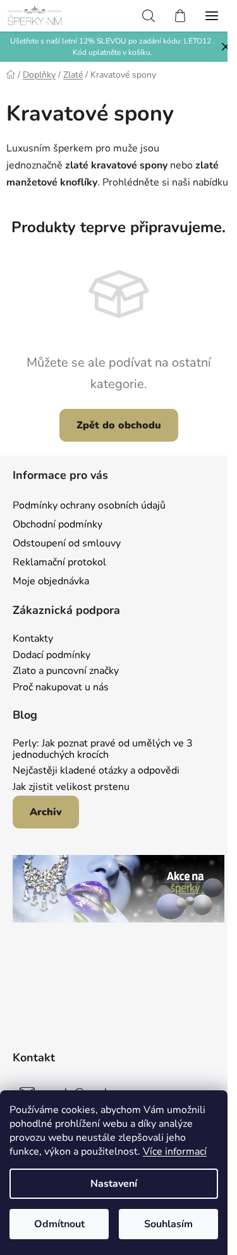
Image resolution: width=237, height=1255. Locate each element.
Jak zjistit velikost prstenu (71, 787)
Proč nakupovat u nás (61, 687)
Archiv (46, 812)
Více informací (175, 1151)
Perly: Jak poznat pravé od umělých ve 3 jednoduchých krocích (103, 749)
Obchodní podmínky (57, 524)
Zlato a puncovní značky (66, 671)
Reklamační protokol (59, 562)
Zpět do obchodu (118, 425)
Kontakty (33, 639)
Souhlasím (168, 1224)
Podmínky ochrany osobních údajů (89, 505)
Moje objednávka (51, 581)
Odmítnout (59, 1224)
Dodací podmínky (51, 655)
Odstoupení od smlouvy (67, 543)
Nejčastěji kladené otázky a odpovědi (96, 771)
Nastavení (113, 1184)
